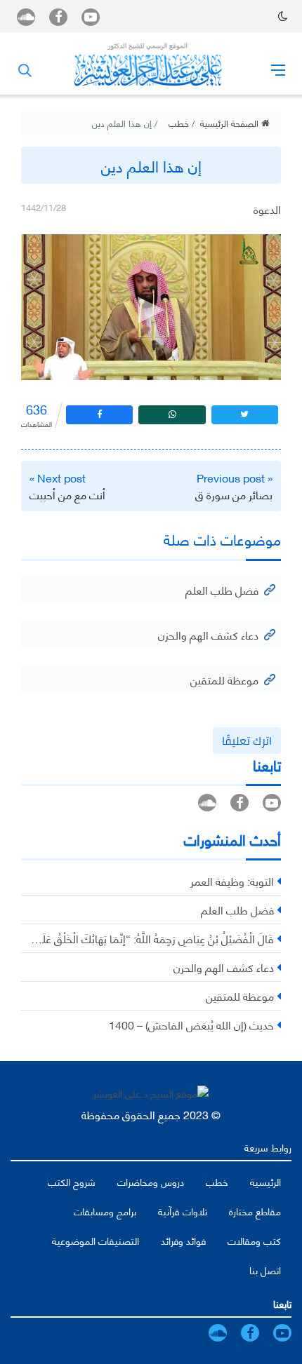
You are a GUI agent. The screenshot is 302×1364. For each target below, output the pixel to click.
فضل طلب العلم (221, 589)
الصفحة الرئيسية (230, 122)
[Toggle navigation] (278, 69)
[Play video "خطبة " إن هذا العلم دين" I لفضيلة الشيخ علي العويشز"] (151, 307)
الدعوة (267, 208)
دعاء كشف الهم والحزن (208, 634)
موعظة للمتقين (224, 679)
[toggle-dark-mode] (282, 16)
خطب (179, 122)
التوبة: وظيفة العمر (232, 880)
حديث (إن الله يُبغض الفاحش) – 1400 (191, 1024)
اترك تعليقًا (247, 740)
